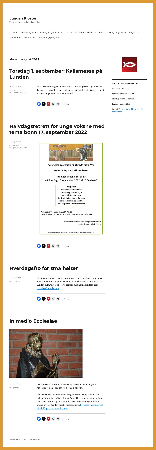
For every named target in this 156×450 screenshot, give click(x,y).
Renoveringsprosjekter (49, 37)
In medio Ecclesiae (33, 321)
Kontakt (99, 32)
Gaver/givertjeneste (116, 32)
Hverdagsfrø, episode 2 (48, 288)
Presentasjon (27, 32)
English (132, 32)
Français (28, 37)
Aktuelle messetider (126, 109)
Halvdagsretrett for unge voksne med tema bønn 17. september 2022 (57, 129)
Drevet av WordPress (32, 439)
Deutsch (13, 37)
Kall (67, 32)
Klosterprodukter (83, 32)
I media (12, 281)
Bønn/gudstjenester (49, 32)
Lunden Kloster (23, 18)
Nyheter (13, 32)
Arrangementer (15, 90)
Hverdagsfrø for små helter (43, 268)
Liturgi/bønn (14, 92)
